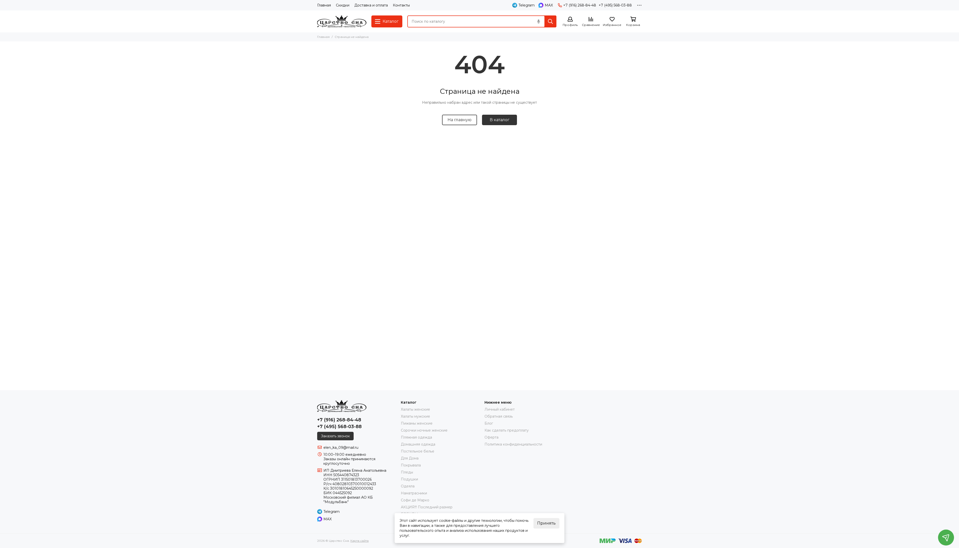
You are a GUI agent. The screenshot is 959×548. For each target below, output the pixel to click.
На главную (460, 119)
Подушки (409, 479)
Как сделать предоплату (506, 430)
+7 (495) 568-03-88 (615, 5)
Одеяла (408, 486)
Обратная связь (498, 416)
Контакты (401, 5)
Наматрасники (414, 493)
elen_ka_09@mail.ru (340, 447)
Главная (324, 5)
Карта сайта (359, 541)
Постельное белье (417, 451)
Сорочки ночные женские (424, 430)
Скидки (342, 5)
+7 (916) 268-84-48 (579, 5)
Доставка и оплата (371, 5)
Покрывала (411, 465)
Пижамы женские (417, 423)
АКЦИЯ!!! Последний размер (427, 507)
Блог (488, 423)
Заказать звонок (335, 436)
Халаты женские (415, 409)
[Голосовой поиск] (538, 21)
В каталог (499, 119)
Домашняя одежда (418, 444)
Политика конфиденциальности (513, 444)
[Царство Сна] (341, 21)
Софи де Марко (415, 500)
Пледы (407, 472)
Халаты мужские (415, 416)
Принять (546, 523)
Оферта (491, 437)
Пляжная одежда (416, 437)
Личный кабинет (499, 409)
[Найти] (550, 21)
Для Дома (410, 458)
